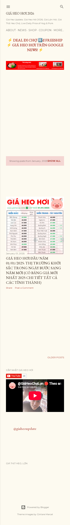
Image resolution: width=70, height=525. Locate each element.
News (22, 30)
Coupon (45, 30)
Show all (54, 161)
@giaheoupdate (24, 428)
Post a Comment (24, 287)
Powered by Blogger (38, 507)
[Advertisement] (35, 110)
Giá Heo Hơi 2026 (20, 13)
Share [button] (9, 287)
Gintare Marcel (45, 514)
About (11, 30)
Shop (33, 30)
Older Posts (55, 357)
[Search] (62, 6)
